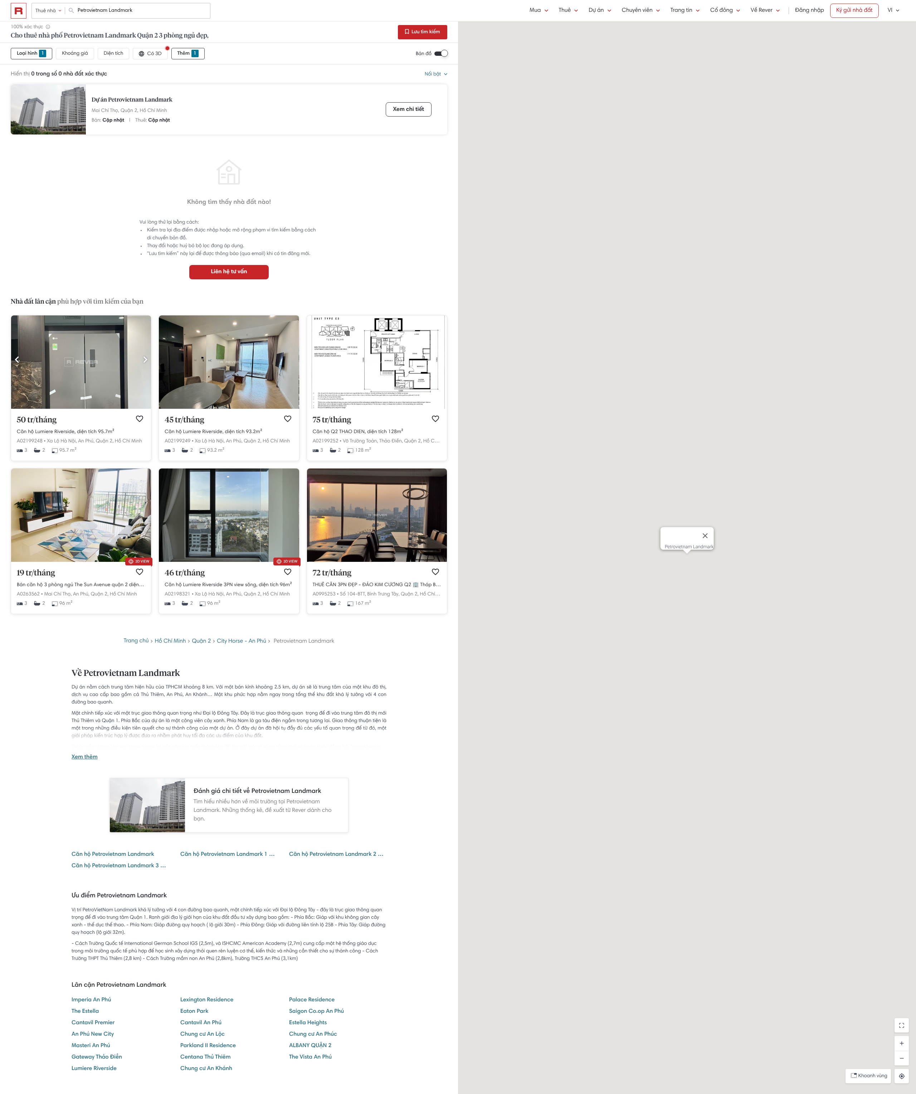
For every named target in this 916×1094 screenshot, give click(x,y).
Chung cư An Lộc (202, 1034)
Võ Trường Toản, (360, 441)
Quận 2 (201, 641)
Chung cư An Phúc (313, 1034)
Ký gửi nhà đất (854, 11)
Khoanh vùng (872, 1076)
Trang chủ (136, 641)
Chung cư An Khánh (206, 1069)
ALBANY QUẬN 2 (310, 1046)
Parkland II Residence (208, 1046)
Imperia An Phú (91, 1000)
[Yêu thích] (139, 419)
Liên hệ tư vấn (229, 272)
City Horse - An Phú (241, 641)
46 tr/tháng (185, 573)
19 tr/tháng (36, 573)
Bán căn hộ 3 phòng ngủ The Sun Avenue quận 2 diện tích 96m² (81, 585)
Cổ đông (721, 11)
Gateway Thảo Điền (97, 1057)
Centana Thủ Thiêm (205, 1057)
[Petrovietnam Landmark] (48, 109)
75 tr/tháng (332, 420)
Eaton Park (194, 1012)
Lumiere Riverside (94, 1069)
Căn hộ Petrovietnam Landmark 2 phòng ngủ (337, 855)
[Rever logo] (18, 11)
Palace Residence (312, 1000)
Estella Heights (308, 1023)
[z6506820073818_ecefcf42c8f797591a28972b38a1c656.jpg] (377, 561)
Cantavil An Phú (200, 1023)
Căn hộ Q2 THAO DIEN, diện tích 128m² (358, 432)
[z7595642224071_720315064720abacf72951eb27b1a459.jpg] (81, 408)
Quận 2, (129, 110)
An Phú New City (93, 1034)
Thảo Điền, (391, 441)
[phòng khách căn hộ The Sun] (81, 561)
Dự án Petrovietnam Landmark (132, 100)
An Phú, (86, 441)
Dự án (596, 11)
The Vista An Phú (310, 1057)
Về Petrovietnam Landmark (126, 673)
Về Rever (762, 11)
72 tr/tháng (332, 573)
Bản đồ (424, 54)
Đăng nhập (809, 11)
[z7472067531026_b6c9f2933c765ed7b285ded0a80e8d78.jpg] (229, 408)
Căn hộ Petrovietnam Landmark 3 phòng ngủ (120, 866)
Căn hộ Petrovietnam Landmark (113, 855)
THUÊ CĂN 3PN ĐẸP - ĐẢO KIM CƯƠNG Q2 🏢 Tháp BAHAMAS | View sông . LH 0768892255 (377, 585)
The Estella (85, 1012)
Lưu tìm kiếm (425, 32)
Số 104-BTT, (353, 594)
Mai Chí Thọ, (105, 110)
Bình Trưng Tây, (383, 594)
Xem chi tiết (408, 110)
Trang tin (681, 11)
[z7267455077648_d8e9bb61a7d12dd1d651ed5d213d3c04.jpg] (377, 408)
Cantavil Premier (93, 1023)
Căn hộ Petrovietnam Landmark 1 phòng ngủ (229, 855)
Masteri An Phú (91, 1046)
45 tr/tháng (184, 420)
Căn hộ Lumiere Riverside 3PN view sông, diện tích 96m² (228, 585)
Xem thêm (85, 757)
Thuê (565, 11)
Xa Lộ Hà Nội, (62, 441)
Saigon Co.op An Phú (316, 1012)
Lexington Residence (206, 1000)
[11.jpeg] (229, 561)
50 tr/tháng (37, 420)
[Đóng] (704, 535)
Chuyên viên (637, 11)
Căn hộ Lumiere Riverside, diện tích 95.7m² (65, 432)
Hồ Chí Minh (153, 110)
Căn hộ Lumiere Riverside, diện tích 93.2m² (213, 432)
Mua (535, 11)
